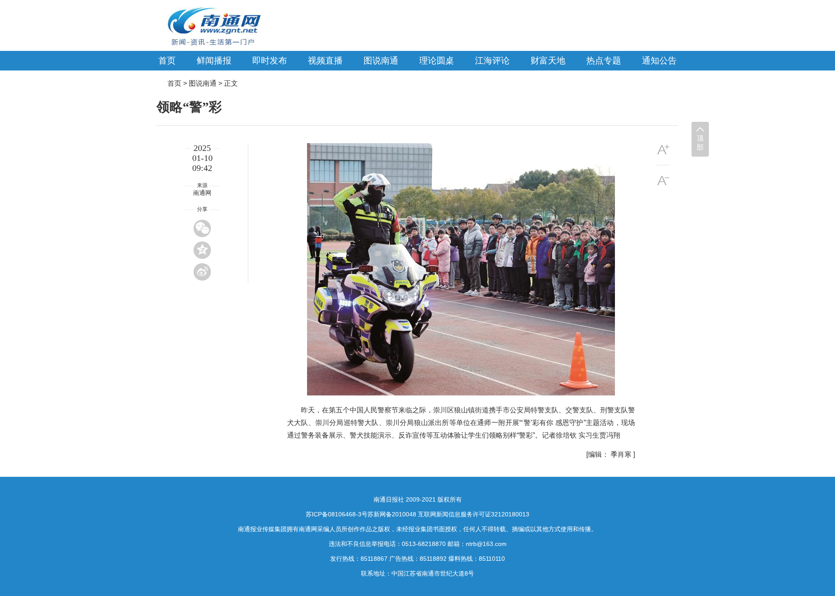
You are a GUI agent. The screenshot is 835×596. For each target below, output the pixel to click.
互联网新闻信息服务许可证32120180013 (473, 514)
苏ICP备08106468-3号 (336, 514)
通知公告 (659, 60)
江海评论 (492, 60)
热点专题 (603, 60)
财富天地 (548, 60)
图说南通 (381, 60)
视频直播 (325, 60)
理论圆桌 (436, 60)
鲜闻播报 (214, 60)
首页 (167, 60)
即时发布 (269, 60)
